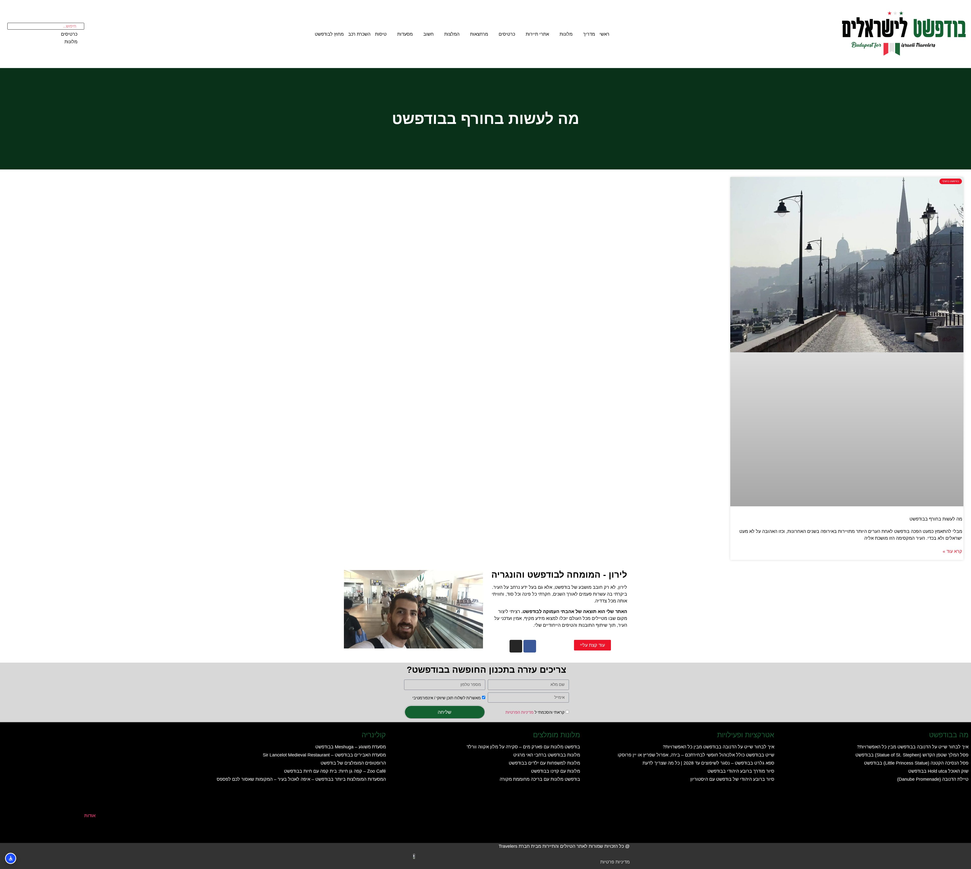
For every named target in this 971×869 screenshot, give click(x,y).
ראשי (604, 34)
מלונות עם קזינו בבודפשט (555, 771)
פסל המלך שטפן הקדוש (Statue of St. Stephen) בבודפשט (911, 754)
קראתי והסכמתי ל (534, 712)
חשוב (428, 34)
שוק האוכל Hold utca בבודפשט (938, 771)
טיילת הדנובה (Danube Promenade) (932, 779)
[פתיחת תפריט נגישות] (10, 858)
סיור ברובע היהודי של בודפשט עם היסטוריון (732, 779)
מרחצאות (479, 34)
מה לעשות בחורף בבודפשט (936, 519)
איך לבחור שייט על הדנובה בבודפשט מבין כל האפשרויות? (912, 746)
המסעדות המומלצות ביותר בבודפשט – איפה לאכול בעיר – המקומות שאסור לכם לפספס (301, 779)
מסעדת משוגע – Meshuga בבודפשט (350, 746)
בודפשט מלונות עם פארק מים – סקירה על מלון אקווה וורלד (523, 746)
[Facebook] (529, 646)
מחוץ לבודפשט (329, 34)
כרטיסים (507, 34)
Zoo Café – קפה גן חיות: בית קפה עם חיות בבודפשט (335, 771)
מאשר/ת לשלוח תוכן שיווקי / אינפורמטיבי (446, 698)
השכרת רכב (359, 34)
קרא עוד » (952, 551)
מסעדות (405, 34)
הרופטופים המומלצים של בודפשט (353, 763)
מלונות (566, 34)
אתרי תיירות (537, 34)
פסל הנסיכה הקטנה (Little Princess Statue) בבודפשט (916, 763)
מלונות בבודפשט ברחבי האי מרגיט (546, 754)
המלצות (451, 34)
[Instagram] (516, 646)
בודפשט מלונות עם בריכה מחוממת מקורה (540, 779)
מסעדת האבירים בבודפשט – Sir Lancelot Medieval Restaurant (324, 754)
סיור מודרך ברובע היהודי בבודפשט (741, 771)
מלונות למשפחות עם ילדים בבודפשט (544, 763)
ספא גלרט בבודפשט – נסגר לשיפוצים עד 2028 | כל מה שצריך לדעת (708, 763)
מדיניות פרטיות (615, 861)
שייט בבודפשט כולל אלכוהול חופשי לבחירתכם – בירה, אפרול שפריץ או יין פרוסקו (696, 754)
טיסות (381, 34)
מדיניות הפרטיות (519, 712)
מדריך (589, 34)
